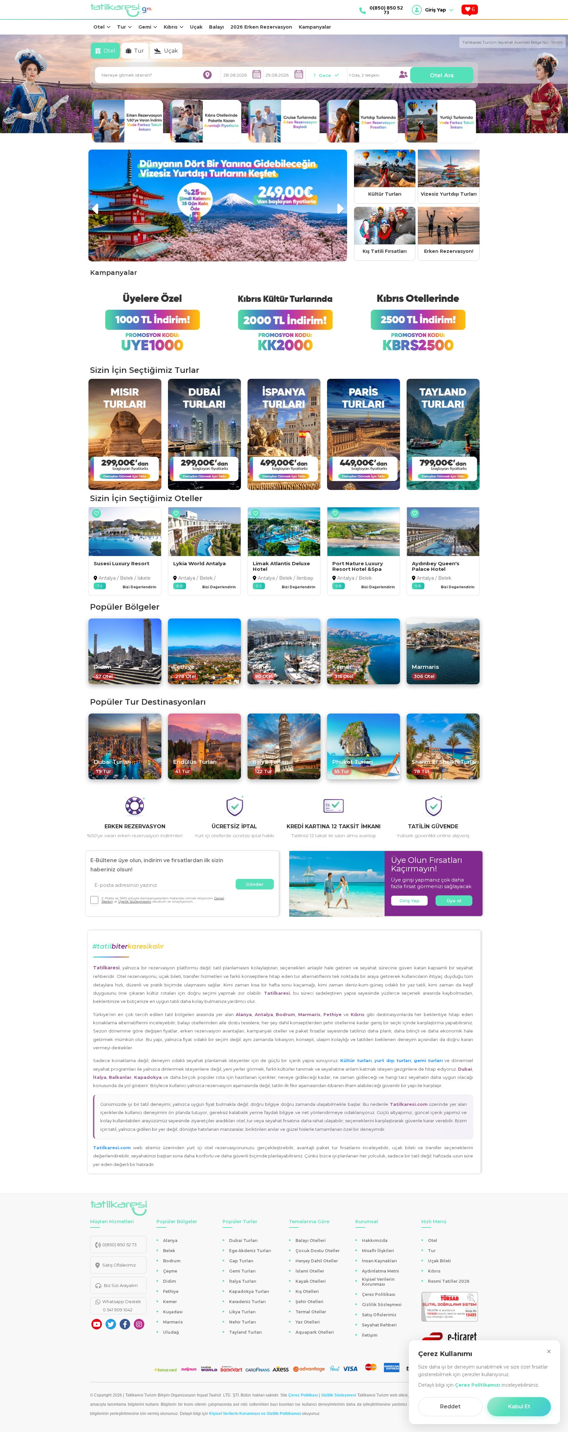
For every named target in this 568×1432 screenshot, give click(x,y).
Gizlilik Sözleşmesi (382, 1304)
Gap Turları (241, 1260)
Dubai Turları (243, 1240)
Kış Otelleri (307, 1291)
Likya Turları (242, 1311)
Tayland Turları (245, 1332)
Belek (169, 1250)
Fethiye (170, 1291)
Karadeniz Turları (247, 1301)
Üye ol (454, 900)
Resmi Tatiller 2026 (448, 1281)
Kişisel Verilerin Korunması (378, 1282)
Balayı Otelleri (311, 1240)
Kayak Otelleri (311, 1281)
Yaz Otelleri (308, 1322)
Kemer (170, 1301)
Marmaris (173, 1322)
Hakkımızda (375, 1240)
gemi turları (428, 1060)
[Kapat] (549, 1351)
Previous (96, 205)
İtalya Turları (242, 1281)
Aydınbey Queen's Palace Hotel (356, 566)
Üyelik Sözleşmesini (134, 901)
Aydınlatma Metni (380, 1271)
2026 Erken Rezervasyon (261, 27)
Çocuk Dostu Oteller (318, 1250)
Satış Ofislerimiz (379, 1314)
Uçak (196, 27)
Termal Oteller (311, 1311)
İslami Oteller (310, 1271)
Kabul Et (519, 1406)
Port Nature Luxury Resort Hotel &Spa (278, 566)
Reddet (450, 1406)
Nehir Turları (242, 1322)
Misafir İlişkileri (378, 1250)
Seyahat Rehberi (379, 1325)
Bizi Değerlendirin (139, 587)
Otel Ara (442, 75)
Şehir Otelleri (309, 1301)
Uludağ (171, 1332)
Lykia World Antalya (120, 563)
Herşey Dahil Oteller (317, 1260)
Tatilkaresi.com (112, 1147)
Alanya (170, 1240)
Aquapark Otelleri (315, 1332)
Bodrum (171, 1260)
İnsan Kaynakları (379, 1260)
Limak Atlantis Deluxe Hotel (201, 566)
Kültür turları (356, 1060)
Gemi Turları (242, 1271)
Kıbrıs (171, 27)
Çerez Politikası (378, 1294)
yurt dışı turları (392, 1060)
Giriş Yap (409, 900)
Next (339, 205)
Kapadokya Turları (249, 1291)
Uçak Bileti (439, 1260)
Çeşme (170, 1271)
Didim (169, 1281)
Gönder (255, 884)
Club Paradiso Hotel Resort (438, 566)
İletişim (369, 1335)
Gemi (144, 27)
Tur (121, 27)
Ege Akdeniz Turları (250, 1250)
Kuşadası (173, 1311)
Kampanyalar (315, 27)
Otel (99, 27)
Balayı (216, 27)
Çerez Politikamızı (477, 1385)
